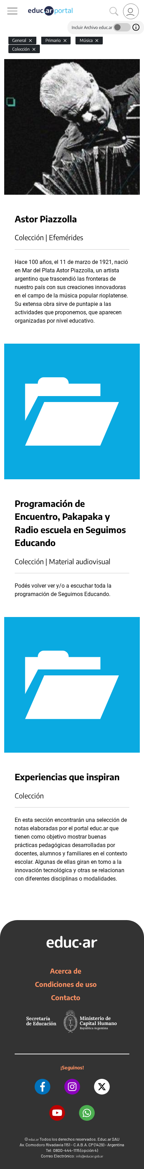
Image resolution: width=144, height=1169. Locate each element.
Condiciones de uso (66, 984)
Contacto (65, 997)
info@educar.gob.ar (89, 1156)
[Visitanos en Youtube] (57, 1113)
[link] (131, 11)
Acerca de (65, 971)
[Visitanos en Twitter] (102, 1086)
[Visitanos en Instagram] (72, 1086)
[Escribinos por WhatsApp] (87, 1113)
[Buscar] (114, 11)
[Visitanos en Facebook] (42, 1086)
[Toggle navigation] (6, 4)
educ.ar (34, 1139)
